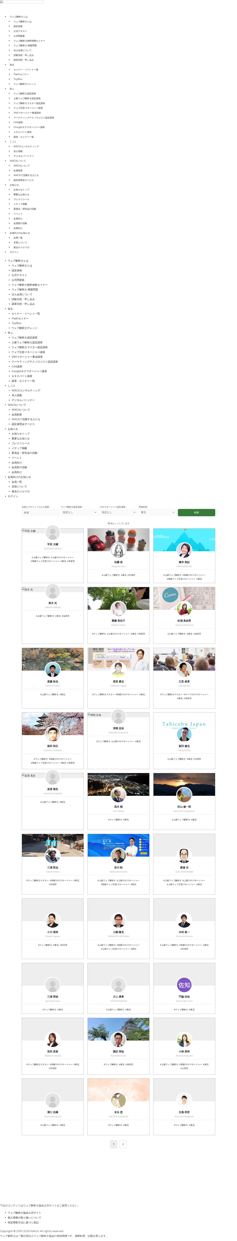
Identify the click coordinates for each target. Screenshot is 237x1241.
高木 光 (53, 605)
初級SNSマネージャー (194, 575)
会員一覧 (18, 237)
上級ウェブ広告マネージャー (181, 884)
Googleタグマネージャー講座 (29, 127)
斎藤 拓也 (52, 683)
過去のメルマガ (21, 247)
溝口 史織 (52, 1114)
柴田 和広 (53, 748)
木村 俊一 (184, 934)
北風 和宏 (184, 1114)
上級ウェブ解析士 (41, 557)
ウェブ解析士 (100, 634)
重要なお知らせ (21, 194)
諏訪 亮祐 (118, 1053)
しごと (13, 141)
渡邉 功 (184, 869)
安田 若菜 (52, 1053)
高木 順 (118, 808)
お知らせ (14, 184)
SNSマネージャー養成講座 (27, 112)
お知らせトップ (21, 189)
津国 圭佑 (118, 730)
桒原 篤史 (53, 791)
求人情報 (18, 151)
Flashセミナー (21, 74)
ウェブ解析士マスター (104, 694)
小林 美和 (184, 1053)
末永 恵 (118, 1114)
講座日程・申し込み (24, 59)
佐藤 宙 (119, 564)
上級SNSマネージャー (63, 557)
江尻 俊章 (184, 683)
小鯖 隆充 (118, 934)
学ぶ (12, 88)
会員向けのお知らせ (20, 233)
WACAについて (18, 160)
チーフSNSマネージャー (196, 694)
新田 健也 (184, 748)
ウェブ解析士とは (19, 16)
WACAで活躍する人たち (26, 175)
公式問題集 (19, 35)
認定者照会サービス (24, 180)
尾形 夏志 (118, 683)
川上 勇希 (118, 998)
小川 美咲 (53, 934)
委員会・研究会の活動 (25, 208)
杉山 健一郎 (184, 808)
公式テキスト (20, 31)
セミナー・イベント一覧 (26, 69)
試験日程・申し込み (24, 55)
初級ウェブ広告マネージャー (45, 561)
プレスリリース (21, 199)
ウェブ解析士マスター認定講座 (29, 103)
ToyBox (18, 79)
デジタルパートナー (24, 155)
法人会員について (23, 50)
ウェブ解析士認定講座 (25, 93)
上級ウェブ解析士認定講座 (27, 98)
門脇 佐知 (184, 998)
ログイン (14, 252)
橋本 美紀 (184, 564)
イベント (18, 213)
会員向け (18, 218)
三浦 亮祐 (52, 998)
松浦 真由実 (184, 622)
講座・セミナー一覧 (24, 136)
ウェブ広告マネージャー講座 (28, 107)
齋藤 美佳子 (118, 622)
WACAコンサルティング (26, 146)
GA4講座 (18, 122)
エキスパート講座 (23, 132)
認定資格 (18, 26)
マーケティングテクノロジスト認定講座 (34, 117)
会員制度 (18, 170)
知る (12, 64)
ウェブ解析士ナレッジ (25, 84)
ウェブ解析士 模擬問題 (25, 45)
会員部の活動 (20, 223)
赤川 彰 (119, 869)
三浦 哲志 (53, 869)
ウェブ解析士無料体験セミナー (29, 40)
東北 (64, 561)
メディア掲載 (20, 204)
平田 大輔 (52, 546)
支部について (20, 242)
